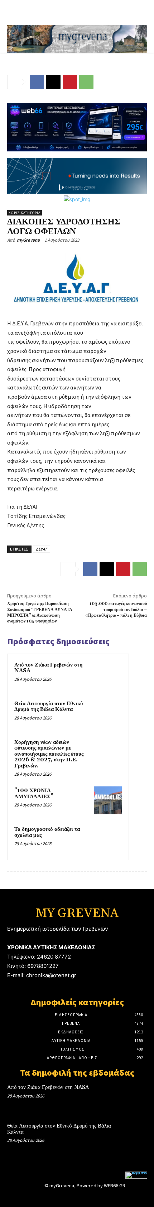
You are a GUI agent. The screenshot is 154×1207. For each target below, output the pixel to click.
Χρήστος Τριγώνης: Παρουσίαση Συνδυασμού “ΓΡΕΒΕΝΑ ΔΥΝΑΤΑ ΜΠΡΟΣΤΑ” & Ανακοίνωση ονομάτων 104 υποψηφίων (39, 612)
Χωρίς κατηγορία (24, 212)
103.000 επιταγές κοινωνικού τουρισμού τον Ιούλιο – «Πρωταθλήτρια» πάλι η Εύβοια (116, 609)
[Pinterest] (70, 82)
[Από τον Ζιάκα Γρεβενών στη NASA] (108, 675)
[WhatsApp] (86, 82)
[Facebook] (37, 82)
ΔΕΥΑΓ (41, 549)
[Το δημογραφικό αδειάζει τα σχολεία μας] (108, 839)
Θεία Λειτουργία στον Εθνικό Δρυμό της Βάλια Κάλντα (48, 706)
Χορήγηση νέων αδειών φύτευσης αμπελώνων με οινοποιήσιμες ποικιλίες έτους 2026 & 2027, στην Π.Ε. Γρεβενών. (48, 754)
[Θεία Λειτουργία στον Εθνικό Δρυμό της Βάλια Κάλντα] (108, 713)
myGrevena (28, 240)
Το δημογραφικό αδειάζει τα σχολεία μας (47, 832)
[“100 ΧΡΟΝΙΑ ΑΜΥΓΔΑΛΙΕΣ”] (108, 800)
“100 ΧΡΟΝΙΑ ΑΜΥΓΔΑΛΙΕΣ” (33, 793)
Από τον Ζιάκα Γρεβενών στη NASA (48, 667)
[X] (53, 82)
